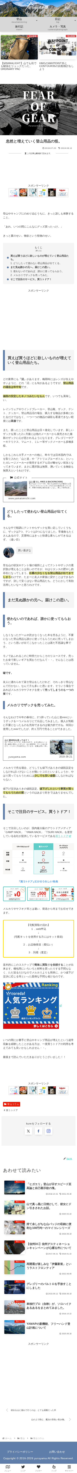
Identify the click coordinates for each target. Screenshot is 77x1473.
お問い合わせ (57, 1451)
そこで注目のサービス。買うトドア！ (31, 279)
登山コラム (13, 1104)
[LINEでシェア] (64, 1128)
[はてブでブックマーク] (47, 1128)
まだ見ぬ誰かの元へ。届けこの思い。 (31, 267)
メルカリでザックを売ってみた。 (31, 275)
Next (73, 53)
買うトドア (61, 835)
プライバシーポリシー (20, 1451)
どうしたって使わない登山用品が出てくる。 (37, 263)
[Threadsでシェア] (30, 1128)
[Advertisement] (38, 168)
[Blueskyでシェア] (47, 1118)
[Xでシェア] (12, 1118)
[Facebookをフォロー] (38, 1152)
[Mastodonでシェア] (30, 1118)
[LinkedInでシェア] (38, 1138)
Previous (3, 53)
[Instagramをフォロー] (57, 1152)
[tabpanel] (19, 53)
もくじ (38, 247)
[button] (55, 1138)
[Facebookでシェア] (12, 1128)
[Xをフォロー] (19, 1152)
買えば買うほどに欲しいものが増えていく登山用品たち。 (39, 258)
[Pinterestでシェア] (21, 1138)
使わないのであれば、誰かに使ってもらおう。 (38, 271)
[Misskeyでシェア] (64, 1118)
